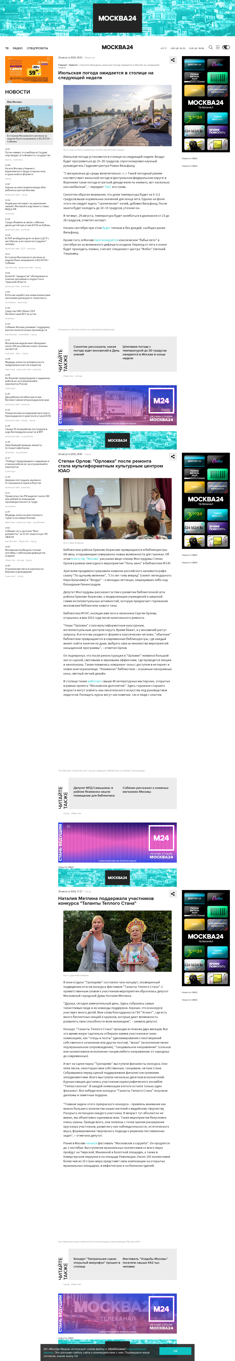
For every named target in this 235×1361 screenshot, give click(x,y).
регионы (25, 230)
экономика (10, 302)
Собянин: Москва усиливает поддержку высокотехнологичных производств (27, 328)
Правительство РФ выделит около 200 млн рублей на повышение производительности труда (27, 499)
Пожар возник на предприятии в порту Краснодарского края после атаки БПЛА (28, 414)
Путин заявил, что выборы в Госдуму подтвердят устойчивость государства (27, 154)
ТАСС (107, 187)
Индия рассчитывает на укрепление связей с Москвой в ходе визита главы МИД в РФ (27, 206)
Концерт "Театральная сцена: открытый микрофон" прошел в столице (97, 1263)
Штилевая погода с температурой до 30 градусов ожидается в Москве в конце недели (145, 352)
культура (9, 353)
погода (20, 560)
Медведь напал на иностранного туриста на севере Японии (24, 516)
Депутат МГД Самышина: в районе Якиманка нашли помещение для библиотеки (94, 792)
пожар (24, 420)
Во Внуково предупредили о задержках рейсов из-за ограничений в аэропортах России (27, 381)
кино (18, 353)
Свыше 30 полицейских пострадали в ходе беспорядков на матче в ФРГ (26, 430)
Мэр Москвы (14, 102)
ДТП (23, 249)
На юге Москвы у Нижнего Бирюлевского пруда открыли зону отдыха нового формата (25, 171)
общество (24, 541)
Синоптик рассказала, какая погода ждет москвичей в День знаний (97, 350)
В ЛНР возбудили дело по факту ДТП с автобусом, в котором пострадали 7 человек (27, 241)
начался (91, 1143)
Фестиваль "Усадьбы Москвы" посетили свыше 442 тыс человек (145, 1263)
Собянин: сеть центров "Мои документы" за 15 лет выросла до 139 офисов (26, 534)
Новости (17, 92)
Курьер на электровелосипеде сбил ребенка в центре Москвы (25, 189)
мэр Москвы (11, 267)
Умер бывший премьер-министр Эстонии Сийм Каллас (23, 446)
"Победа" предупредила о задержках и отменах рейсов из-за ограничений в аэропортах (27, 464)
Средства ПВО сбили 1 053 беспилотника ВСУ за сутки (20, 312)
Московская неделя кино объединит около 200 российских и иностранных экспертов (26, 346)
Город (87, 454)
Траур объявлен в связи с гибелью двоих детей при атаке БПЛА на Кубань (27, 224)
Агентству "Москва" (85, 559)
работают (95, 681)
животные (10, 369)
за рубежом (27, 436)
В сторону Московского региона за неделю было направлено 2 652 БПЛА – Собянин (29, 138)
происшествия (12, 195)
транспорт (22, 302)
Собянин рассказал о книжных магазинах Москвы (145, 790)
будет (106, 228)
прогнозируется (106, 240)
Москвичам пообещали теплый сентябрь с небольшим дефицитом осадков (25, 553)
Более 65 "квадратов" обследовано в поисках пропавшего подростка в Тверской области (26, 279)
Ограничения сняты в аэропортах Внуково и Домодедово (24, 570)
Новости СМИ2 (66, 429)
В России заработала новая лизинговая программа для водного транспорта (27, 296)
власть (8, 160)
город (8, 179)
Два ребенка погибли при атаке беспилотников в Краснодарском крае (27, 398)
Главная (62, 65)
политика (18, 160)
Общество (89, 57)
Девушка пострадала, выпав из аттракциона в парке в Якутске (23, 481)
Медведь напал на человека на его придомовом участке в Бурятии (24, 363)
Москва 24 (117, 47)
